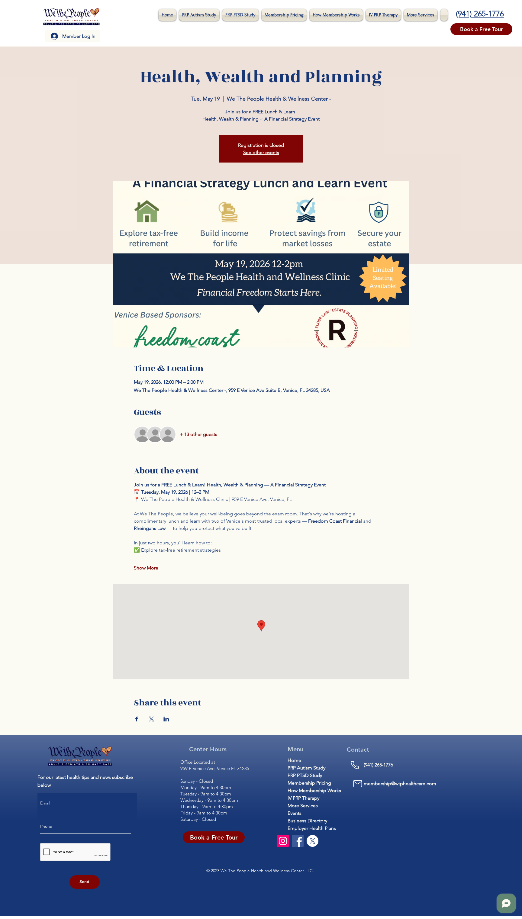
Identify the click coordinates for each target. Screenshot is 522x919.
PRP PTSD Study (305, 775)
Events (294, 813)
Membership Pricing (307, 783)
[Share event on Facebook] (137, 719)
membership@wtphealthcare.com (400, 783)
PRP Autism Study (306, 768)
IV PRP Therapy (303, 798)
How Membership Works (307, 790)
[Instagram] (283, 841)
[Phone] (355, 765)
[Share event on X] (151, 719)
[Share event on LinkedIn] (166, 719)
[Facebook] (298, 841)
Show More (146, 568)
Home (294, 760)
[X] (312, 841)
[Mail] (358, 784)
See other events (261, 152)
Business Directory (307, 821)
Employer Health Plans (307, 828)
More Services (303, 805)
